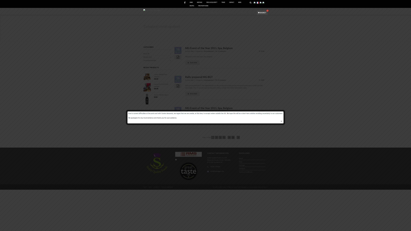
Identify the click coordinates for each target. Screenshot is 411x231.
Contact (231, 2)
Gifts (222, 13)
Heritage (199, 2)
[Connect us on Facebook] (184, 2)
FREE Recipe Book (203, 6)
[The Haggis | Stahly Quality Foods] (152, 10)
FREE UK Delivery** (211, 2)
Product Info (233, 13)
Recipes (192, 6)
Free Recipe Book (247, 13)
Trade (223, 2)
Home (191, 2)
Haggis (214, 13)
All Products (202, 13)
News (239, 2)
